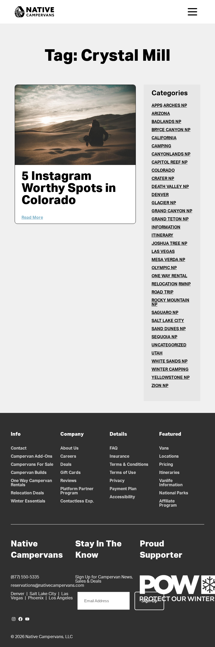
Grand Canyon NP (172, 211)
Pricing (166, 464)
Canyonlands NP (171, 154)
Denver (160, 195)
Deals (66, 464)
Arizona (161, 114)
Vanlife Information (170, 483)
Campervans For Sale (32, 464)
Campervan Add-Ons (31, 456)
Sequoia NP (164, 337)
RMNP (185, 284)
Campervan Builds (29, 473)
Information (166, 227)
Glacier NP (164, 203)
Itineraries (169, 473)
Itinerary (162, 235)
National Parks (173, 493)
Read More (32, 217)
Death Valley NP (170, 187)
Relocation (165, 284)
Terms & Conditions (129, 464)
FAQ (114, 448)
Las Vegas (163, 252)
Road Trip (162, 292)
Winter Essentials (28, 501)
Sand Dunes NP (169, 329)
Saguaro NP (165, 313)
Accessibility (122, 497)
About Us (69, 448)
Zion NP (160, 386)
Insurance (119, 456)
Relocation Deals (27, 493)
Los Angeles (61, 598)
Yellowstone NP (171, 377)
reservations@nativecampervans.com (47, 585)
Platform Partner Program (77, 491)
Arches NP (175, 105)
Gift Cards (70, 473)
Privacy (117, 481)
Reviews (68, 481)
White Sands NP (169, 361)
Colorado (163, 170)
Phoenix (36, 598)
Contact (18, 448)
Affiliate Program (168, 503)
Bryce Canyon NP (171, 130)
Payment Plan (123, 489)
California (164, 138)
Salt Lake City (168, 321)
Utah (157, 353)
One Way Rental (169, 276)
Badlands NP (166, 122)
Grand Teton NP (170, 219)
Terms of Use (123, 473)
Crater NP (163, 178)
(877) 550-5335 (25, 577)
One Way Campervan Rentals (31, 483)
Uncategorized (169, 345)
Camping (161, 146)
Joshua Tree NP (169, 243)
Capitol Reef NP (169, 162)
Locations (169, 456)
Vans (164, 448)
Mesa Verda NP (168, 260)
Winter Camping (170, 369)
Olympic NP (164, 268)
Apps (157, 105)
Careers (68, 456)
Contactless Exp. (77, 501)
